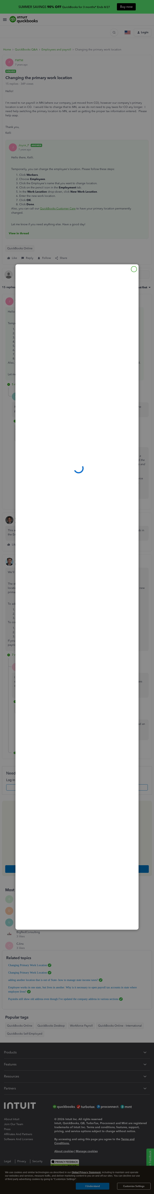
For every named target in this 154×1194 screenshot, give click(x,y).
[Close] (134, 269)
